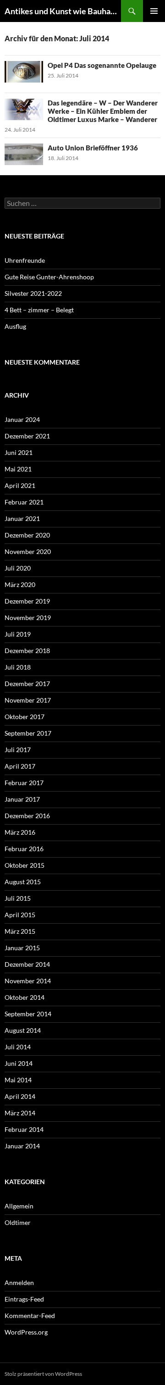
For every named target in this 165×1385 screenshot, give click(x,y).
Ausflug (15, 326)
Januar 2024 (22, 419)
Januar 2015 (22, 948)
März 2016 (20, 832)
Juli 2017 (18, 749)
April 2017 (20, 766)
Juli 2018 (18, 667)
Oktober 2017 (24, 716)
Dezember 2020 (27, 535)
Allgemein (19, 1206)
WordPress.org (26, 1332)
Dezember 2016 (27, 816)
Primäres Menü (154, 11)
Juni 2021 (19, 452)
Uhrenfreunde (25, 260)
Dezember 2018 (27, 650)
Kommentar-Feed (30, 1315)
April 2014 (20, 1096)
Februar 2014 (24, 1129)
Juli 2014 (18, 1047)
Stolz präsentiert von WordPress (43, 1373)
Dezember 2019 (27, 601)
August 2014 (23, 1030)
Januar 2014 (22, 1146)
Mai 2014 (18, 1080)
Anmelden (19, 1282)
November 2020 (28, 551)
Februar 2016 (24, 849)
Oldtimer (18, 1222)
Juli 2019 (18, 634)
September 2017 (28, 733)
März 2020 (20, 584)
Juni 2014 (19, 1063)
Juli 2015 (18, 898)
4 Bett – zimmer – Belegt (39, 310)
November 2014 (28, 981)
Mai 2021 (18, 469)
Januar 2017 (22, 799)
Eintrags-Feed (24, 1299)
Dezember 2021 (27, 436)
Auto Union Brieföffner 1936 (93, 148)
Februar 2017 (24, 783)
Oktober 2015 (24, 865)
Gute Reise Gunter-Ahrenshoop (49, 277)
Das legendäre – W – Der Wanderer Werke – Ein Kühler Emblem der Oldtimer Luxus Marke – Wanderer (103, 111)
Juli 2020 (18, 568)
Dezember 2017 (27, 683)
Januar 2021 (22, 518)
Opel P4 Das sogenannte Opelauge (102, 65)
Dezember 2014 (27, 964)
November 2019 (28, 617)
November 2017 (28, 700)
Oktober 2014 (24, 997)
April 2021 (20, 485)
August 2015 (23, 882)
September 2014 (28, 1014)
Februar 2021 (24, 502)
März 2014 (20, 1113)
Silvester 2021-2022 (33, 293)
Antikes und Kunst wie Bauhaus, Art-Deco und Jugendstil (63, 11)
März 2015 (20, 931)
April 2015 (20, 915)
